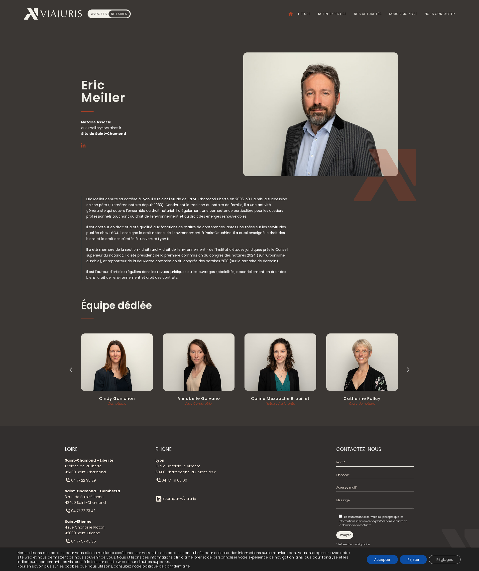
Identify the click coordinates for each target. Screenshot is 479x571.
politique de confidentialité (166, 566)
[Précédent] (71, 369)
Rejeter (413, 559)
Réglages (444, 559)
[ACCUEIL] (288, 13)
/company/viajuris (179, 498)
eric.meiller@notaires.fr (101, 127)
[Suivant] (408, 369)
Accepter (382, 559)
